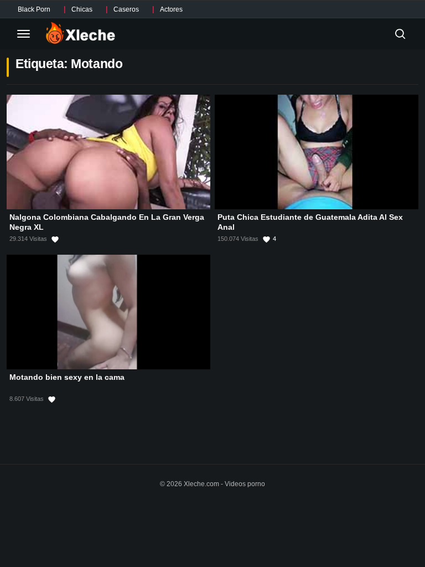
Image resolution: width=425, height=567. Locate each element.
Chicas (81, 9)
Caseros (126, 9)
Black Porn (34, 9)
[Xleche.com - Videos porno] (80, 33)
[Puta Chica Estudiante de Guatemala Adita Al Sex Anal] (316, 152)
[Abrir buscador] (400, 34)
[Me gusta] (55, 239)
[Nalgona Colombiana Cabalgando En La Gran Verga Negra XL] (108, 152)
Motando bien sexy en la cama (67, 377)
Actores (171, 9)
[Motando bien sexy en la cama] (108, 312)
